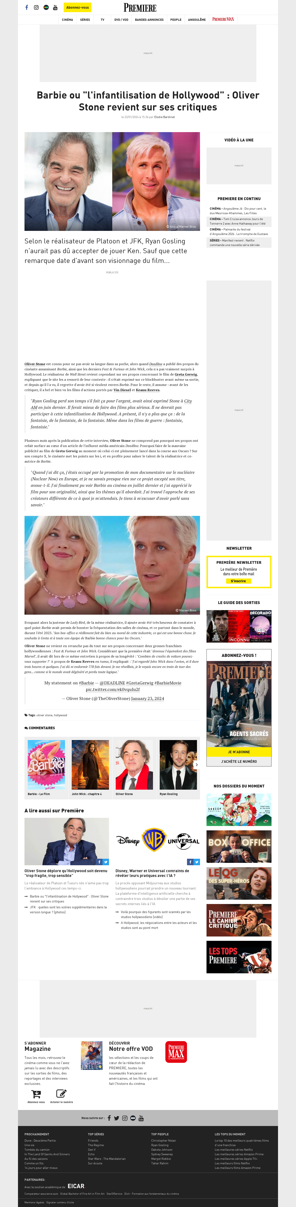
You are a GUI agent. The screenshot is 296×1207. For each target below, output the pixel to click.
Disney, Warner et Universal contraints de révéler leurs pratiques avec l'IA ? (152, 873)
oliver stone (44, 715)
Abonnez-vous (77, 7)
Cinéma (67, 19)
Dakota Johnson (161, 1149)
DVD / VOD (121, 19)
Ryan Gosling (169, 794)
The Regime (96, 1145)
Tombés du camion (37, 1149)
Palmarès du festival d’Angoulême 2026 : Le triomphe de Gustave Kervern (239, 232)
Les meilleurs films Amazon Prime (237, 1168)
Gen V (92, 1149)
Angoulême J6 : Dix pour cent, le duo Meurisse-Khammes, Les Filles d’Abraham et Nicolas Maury (238, 212)
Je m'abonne (239, 752)
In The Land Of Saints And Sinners (47, 1154)
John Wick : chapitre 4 (87, 794)
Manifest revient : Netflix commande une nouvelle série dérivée (235, 242)
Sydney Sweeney (162, 1154)
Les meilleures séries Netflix (234, 1149)
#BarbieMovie (168, 683)
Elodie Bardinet (164, 117)
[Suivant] (197, 764)
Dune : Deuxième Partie (40, 1140)
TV (102, 19)
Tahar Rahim (159, 1163)
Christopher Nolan (163, 1140)
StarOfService (114, 1193)
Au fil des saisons (36, 1158)
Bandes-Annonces (149, 19)
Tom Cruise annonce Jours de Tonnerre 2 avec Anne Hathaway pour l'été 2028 (237, 222)
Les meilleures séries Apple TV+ (236, 1158)
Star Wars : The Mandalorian (107, 1158)
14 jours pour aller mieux (41, 1168)
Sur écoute (95, 1163)
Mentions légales (34, 1202)
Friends (93, 1140)
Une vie (29, 1145)
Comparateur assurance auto (41, 1193)
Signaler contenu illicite (60, 1202)
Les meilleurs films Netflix (232, 1163)
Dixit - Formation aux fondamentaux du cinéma (151, 1193)
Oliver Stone (124, 794)
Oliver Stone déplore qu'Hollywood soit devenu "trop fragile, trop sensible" (65, 873)
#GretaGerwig (139, 683)
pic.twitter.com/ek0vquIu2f (113, 689)
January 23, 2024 (147, 698)
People (175, 19)
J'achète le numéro (239, 761)
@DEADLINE (112, 683)
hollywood (60, 715)
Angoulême (197, 19)
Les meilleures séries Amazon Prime (239, 1154)
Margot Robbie (161, 1158)
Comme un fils (34, 1163)
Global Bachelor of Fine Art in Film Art (82, 1193)
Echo (91, 1154)
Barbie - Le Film (39, 794)
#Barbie (86, 683)
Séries (85, 19)
